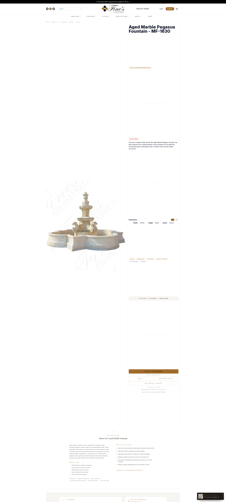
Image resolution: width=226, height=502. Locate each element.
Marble (71, 22)
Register (170, 9)
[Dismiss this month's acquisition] (222, 494)
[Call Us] (50, 8)
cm (176, 219)
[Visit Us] (53, 8)
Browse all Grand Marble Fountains (130, 470)
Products (55, 22)
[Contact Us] (47, 8)
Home (47, 22)
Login (161, 9)
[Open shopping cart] (177, 9)
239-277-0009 (161, 392)
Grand (78, 22)
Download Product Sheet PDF (154, 389)
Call (142, 378)
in (172, 219)
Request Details (167, 378)
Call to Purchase (155, 371)
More (150, 16)
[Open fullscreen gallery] (86, 225)
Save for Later (154, 387)
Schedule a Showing (154, 383)
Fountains (63, 22)
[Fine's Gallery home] (113, 9)
